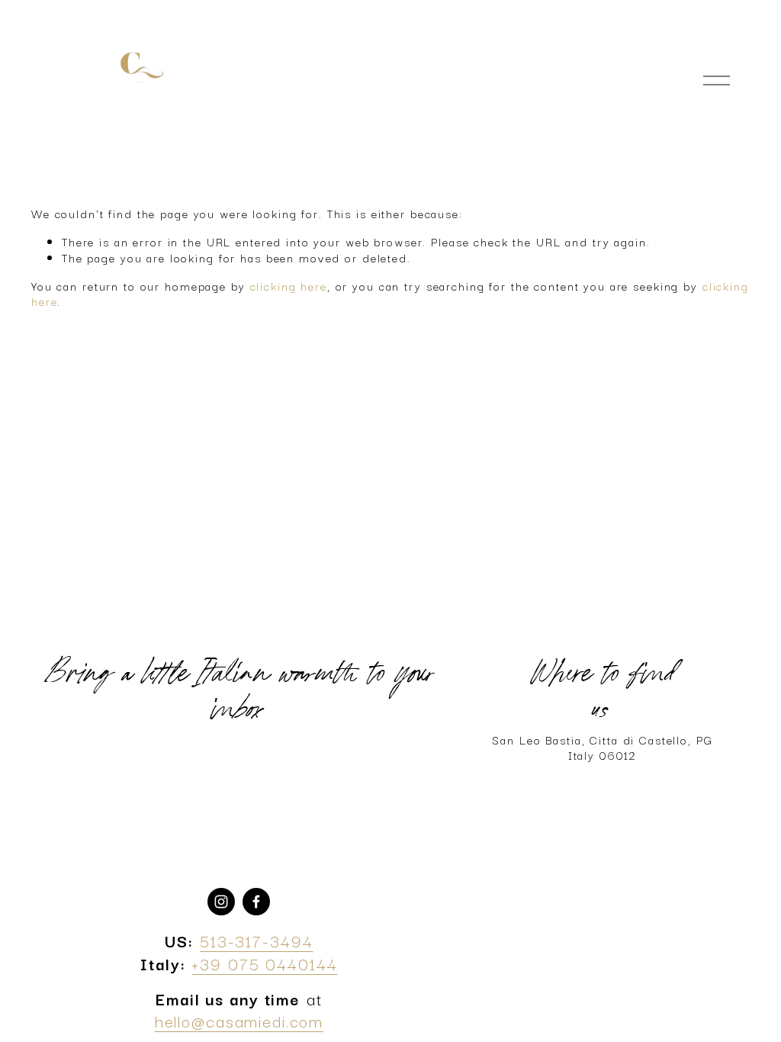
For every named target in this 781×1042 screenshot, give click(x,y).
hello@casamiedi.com (239, 1020)
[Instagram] (221, 901)
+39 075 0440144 (264, 963)
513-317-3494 (256, 940)
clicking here (288, 285)
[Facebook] (256, 901)
